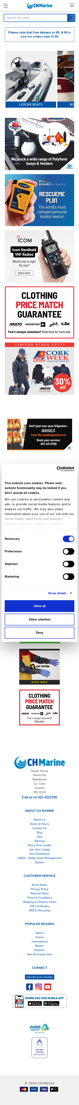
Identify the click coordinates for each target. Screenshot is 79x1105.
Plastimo (39, 950)
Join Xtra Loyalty (39, 849)
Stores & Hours (39, 823)
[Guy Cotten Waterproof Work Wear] (39, 667)
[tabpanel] (31, 79)
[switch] (68, 551)
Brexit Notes (39, 884)
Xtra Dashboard (39, 853)
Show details (57, 593)
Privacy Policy (39, 889)
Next (71, 79)
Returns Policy (39, 893)
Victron (39, 937)
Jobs (39, 836)
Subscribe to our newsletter (39, 977)
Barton (39, 945)
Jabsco (39, 933)
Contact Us (39, 828)
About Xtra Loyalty (39, 845)
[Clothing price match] (39, 707)
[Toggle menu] (5, 5)
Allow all (39, 606)
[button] (39, 434)
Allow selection (39, 619)
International (40, 941)
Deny (39, 632)
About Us (39, 819)
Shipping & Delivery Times (39, 901)
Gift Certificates (39, 906)
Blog (39, 832)
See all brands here (39, 954)
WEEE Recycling (39, 910)
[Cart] (73, 5)
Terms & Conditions (39, 897)
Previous (7, 79)
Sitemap (39, 841)
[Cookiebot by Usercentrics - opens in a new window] (56, 469)
